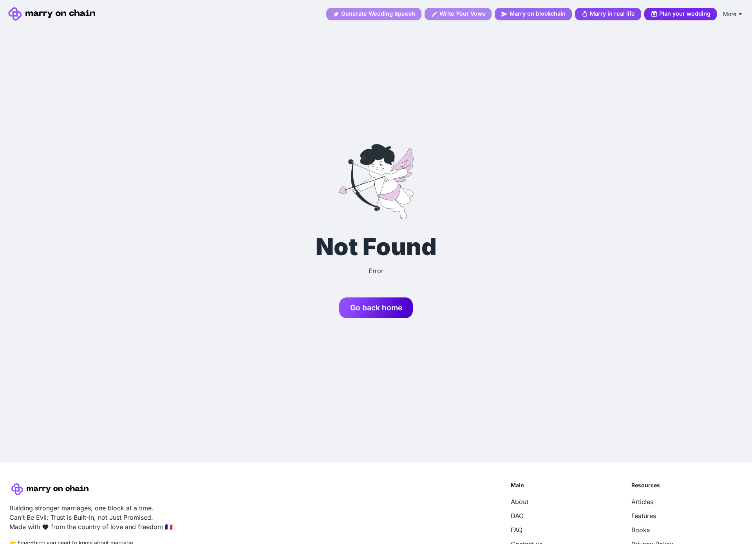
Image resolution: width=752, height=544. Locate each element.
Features (643, 516)
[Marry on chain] (53, 14)
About (519, 502)
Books (640, 530)
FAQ (516, 530)
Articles (642, 502)
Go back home (376, 307)
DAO (517, 516)
